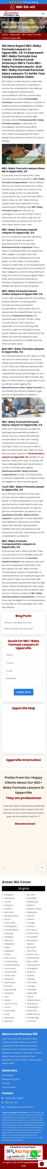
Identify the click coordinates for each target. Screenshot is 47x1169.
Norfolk (30, 915)
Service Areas (8, 1087)
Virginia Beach (34, 1000)
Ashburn (8, 908)
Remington (32, 940)
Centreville (9, 922)
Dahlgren (8, 936)
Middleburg (32, 901)
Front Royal (10, 968)
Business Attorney (11, 1079)
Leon (6, 996)
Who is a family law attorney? (18, 628)
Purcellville (32, 936)
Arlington (8, 905)
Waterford (32, 1010)
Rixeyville (31, 947)
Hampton (9, 979)
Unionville (31, 989)
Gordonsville (10, 972)
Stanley (30, 975)
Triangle (31, 986)
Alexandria (9, 898)
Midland (31, 905)
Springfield (32, 968)
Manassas (9, 1017)
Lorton (7, 1007)
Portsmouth (33, 933)
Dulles (7, 947)
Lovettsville (9, 1010)
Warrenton (32, 1003)
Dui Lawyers (7, 1075)
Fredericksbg (10, 961)
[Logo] (11, 14)
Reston (30, 943)
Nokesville (32, 912)
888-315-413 (25, 7)
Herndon (8, 986)
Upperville (15, 34)
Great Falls (9, 975)
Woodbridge (33, 1017)
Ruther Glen (33, 954)
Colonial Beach (11, 929)
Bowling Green (11, 915)
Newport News (34, 908)
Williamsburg (33, 1014)
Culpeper (9, 933)
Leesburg (8, 993)
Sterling (30, 979)
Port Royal (32, 929)
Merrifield (31, 898)
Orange (30, 922)
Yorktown (31, 1021)
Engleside (9, 950)
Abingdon (9, 894)
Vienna (30, 996)
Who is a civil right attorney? (18, 622)
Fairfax (7, 954)
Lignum (7, 1000)
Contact (6, 1083)
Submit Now (23, 692)
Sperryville (32, 961)
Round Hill (31, 950)
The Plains (32, 982)
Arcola (7, 901)
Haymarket (9, 982)
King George (10, 989)
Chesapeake (10, 926)
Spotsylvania (33, 965)
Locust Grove (10, 1003)
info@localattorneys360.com (19, 1107)
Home (5, 34)
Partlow (31, 926)
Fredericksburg (11, 965)
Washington (33, 1007)
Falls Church (10, 958)
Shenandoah (33, 958)
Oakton (30, 919)
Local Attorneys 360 (33, 1162)
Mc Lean (31, 894)
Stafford (31, 972)
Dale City (8, 940)
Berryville (8, 912)
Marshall (8, 1021)
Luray (7, 1014)
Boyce (7, 919)
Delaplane (9, 943)
